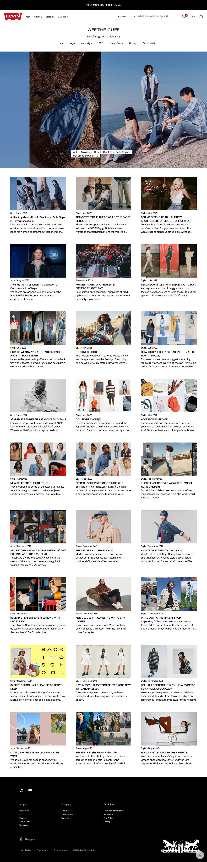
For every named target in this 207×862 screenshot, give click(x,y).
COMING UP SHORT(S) (88, 419)
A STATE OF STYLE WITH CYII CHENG (161, 550)
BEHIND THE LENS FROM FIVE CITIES (97, 752)
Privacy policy (43, 850)
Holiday (132, 43)
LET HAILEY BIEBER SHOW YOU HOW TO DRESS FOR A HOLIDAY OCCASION (168, 687)
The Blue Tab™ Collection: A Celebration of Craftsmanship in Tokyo (34, 286)
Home (60, 43)
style (12, 213)
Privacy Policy (67, 814)
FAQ (21, 814)
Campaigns (86, 43)
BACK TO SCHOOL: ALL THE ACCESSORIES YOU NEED (37, 687)
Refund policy (25, 850)
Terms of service (60, 850)
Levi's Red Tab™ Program (114, 811)
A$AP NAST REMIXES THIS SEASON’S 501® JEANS (38, 419)
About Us (65, 811)
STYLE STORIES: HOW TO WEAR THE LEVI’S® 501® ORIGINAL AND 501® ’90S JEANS (38, 552)
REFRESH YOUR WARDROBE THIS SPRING (99, 483)
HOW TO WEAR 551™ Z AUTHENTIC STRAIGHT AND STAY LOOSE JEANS (36, 353)
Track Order (24, 825)
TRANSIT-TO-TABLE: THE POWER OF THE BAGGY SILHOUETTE (103, 219)
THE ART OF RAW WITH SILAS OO (94, 550)
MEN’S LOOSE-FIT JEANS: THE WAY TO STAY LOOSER (100, 619)
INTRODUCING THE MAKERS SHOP (161, 617)
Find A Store (24, 822)
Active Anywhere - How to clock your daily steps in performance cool (37, 219)
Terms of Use (66, 818)
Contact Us (24, 811)
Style (72, 43)
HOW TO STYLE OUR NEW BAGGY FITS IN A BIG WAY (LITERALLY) (167, 353)
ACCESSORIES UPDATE (154, 419)
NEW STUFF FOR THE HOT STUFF (29, 483)
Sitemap (107, 822)
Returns (22, 818)
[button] (201, 16)
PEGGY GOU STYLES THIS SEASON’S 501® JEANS (168, 284)
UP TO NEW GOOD (86, 351)
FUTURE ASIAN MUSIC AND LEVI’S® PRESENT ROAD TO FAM (95, 286)
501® (101, 43)
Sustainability (149, 43)
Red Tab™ (122, 17)
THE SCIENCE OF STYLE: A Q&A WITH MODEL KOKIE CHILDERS (166, 485)
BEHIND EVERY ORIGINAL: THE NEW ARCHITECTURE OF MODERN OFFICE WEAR (166, 219)
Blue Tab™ (63, 16)
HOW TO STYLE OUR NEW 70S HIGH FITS (164, 752)
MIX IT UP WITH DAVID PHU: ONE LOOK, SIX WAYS (34, 754)
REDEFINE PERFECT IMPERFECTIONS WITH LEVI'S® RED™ (35, 619)
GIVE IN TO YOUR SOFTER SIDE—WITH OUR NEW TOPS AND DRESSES (103, 687)
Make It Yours (116, 43)
